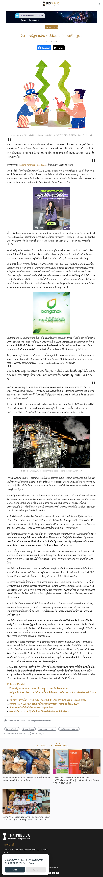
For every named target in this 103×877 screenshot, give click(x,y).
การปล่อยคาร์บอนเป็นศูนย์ (69, 729)
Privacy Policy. (28, 863)
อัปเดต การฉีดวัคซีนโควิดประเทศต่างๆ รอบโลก (31, 707)
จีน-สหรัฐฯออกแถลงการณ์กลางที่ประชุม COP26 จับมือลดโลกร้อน (39, 688)
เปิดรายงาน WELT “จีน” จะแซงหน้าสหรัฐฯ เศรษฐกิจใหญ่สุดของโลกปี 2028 (44, 703)
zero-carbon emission (47, 729)
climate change (28, 729)
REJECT (36, 869)
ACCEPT (15, 869)
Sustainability (25, 720)
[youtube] (57, 872)
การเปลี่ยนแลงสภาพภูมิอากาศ (16, 733)
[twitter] (49, 872)
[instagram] (53, 872)
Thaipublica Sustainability (41, 720)
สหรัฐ (40, 733)
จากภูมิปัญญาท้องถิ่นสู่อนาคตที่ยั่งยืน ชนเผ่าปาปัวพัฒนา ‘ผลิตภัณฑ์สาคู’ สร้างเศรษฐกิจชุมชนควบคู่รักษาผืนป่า (26, 818)
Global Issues (51, 27)
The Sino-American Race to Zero (33, 164)
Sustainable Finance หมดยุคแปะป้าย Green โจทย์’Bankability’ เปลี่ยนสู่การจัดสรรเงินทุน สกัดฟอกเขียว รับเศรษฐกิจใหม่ (76, 780)
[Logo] (51, 3)
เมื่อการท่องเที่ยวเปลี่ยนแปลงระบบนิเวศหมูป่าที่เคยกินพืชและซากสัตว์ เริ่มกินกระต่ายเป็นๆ (26, 779)
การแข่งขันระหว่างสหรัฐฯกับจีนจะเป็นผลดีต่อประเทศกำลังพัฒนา (39, 711)
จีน (33, 733)
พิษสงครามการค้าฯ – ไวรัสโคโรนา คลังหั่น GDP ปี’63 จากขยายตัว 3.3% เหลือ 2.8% (47, 699)
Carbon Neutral (12, 729)
